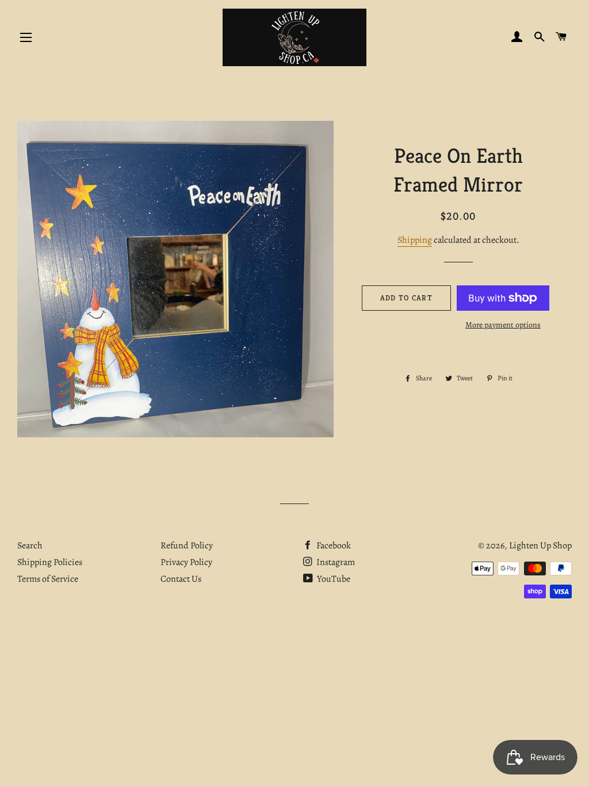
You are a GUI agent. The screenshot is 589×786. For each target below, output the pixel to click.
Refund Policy (186, 545)
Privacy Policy (186, 562)
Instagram (335, 562)
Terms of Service (47, 579)
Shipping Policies (49, 562)
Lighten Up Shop (540, 545)
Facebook (333, 545)
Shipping (414, 240)
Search (30, 545)
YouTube (332, 579)
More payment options (503, 324)
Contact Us (180, 579)
